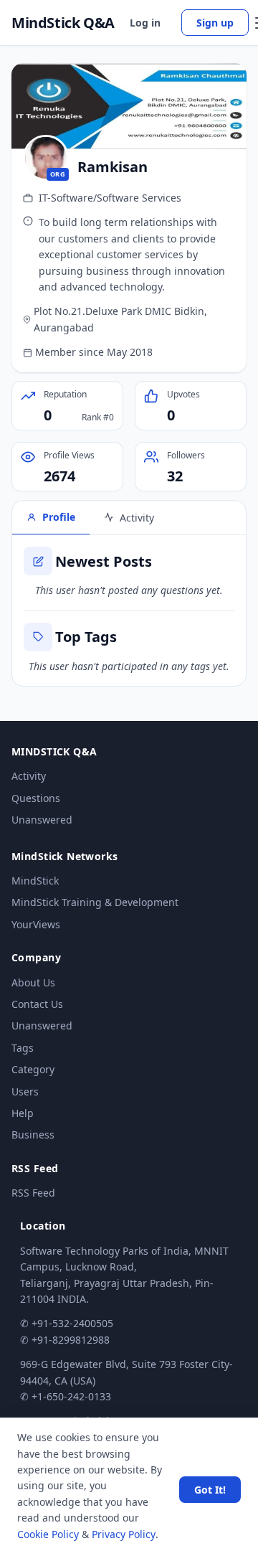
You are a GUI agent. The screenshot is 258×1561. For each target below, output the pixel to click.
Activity (28, 776)
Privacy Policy (124, 1534)
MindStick (35, 880)
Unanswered (41, 819)
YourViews (35, 924)
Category (32, 1069)
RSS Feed (33, 1192)
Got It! (210, 1489)
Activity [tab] (137, 517)
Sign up (215, 22)
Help (22, 1113)
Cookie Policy (48, 1534)
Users (25, 1091)
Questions (35, 798)
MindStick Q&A (63, 23)
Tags (22, 1048)
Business (32, 1134)
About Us (33, 982)
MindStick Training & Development (94, 902)
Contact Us (37, 1004)
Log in (145, 22)
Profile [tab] (58, 517)
